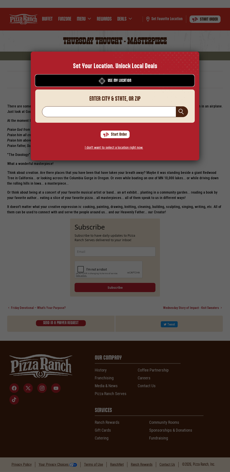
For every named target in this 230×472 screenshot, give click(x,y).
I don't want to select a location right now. (114, 147)
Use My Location (119, 81)
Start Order (119, 134)
